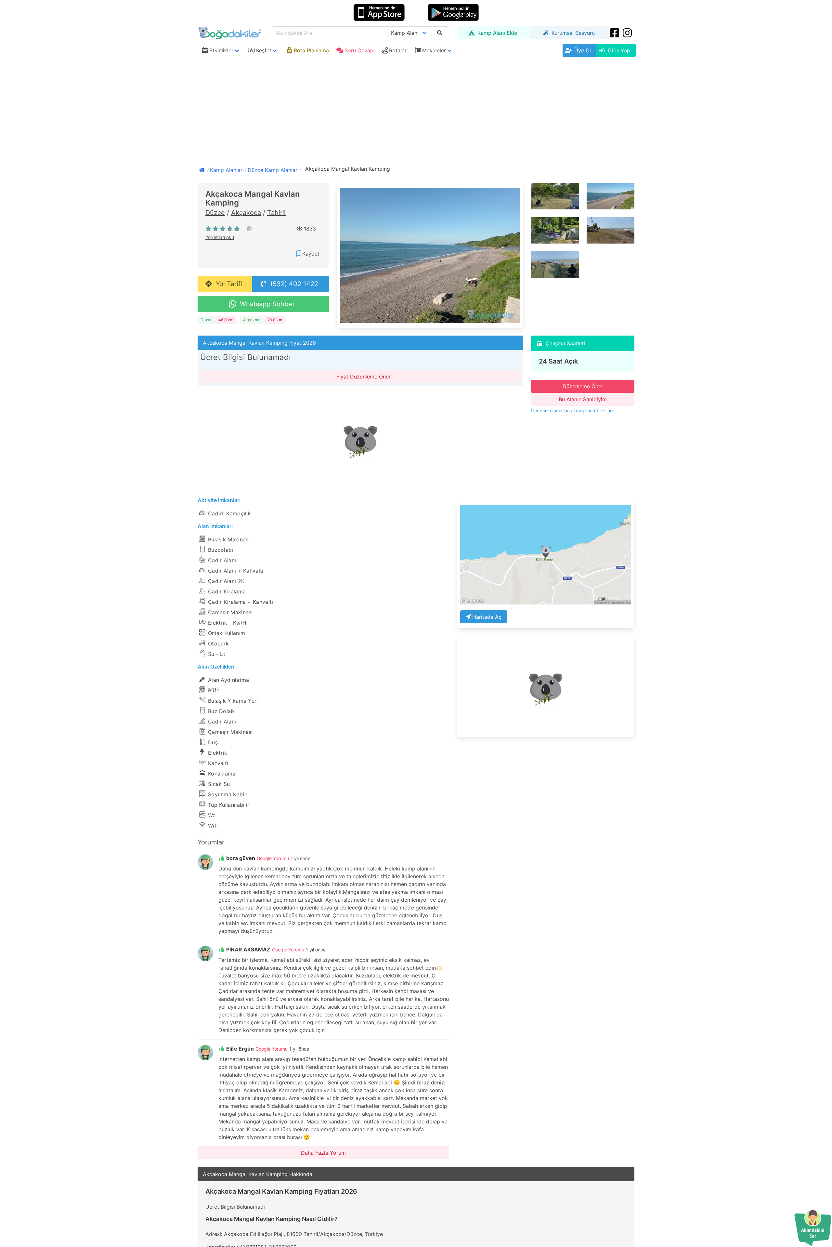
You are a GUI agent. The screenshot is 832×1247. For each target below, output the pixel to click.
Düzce (215, 213)
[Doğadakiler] (202, 169)
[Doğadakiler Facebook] (615, 32)
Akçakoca (246, 213)
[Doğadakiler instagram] (627, 32)
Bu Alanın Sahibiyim (583, 399)
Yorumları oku (219, 237)
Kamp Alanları (227, 170)
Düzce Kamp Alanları (273, 170)
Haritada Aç (486, 617)
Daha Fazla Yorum (323, 1152)
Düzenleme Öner (583, 386)
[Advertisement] (416, 108)
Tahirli (276, 213)
